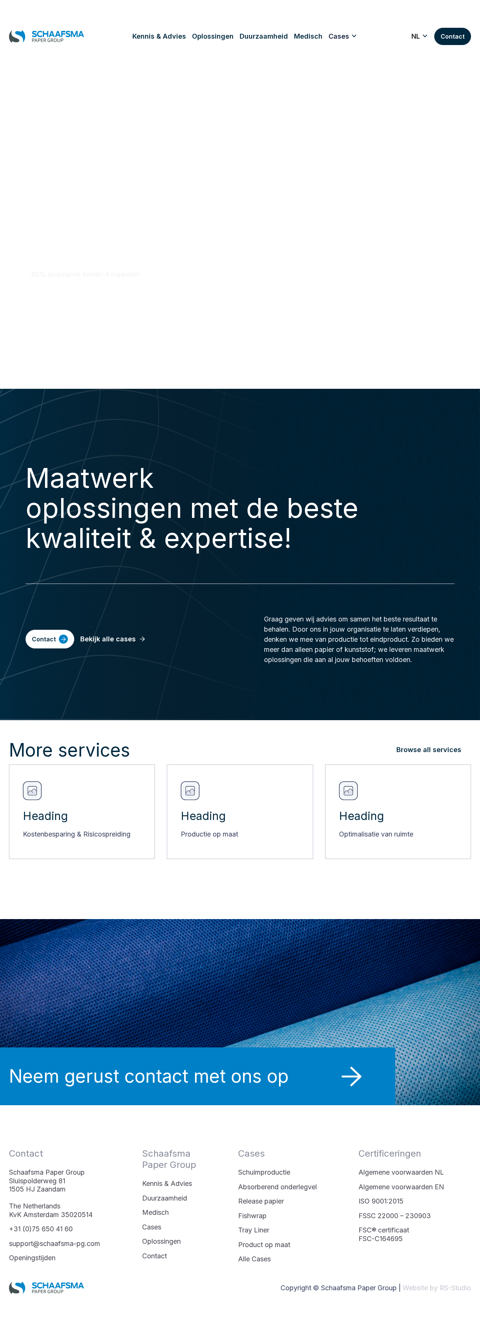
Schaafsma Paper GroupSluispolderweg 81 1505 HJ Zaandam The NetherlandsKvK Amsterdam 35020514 (51, 1193)
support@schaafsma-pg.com (54, 1243)
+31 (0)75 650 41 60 (41, 1229)
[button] (342, 36)
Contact (154, 1256)
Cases (151, 1227)
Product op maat (264, 1245)
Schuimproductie (264, 1172)
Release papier (261, 1201)
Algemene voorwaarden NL (401, 1172)
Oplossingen (161, 1241)
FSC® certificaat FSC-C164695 (383, 1234)
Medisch (155, 1212)
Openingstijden (32, 1258)
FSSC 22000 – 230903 (394, 1216)
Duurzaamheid (164, 1198)
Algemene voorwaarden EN (401, 1187)
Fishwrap (252, 1216)
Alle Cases (254, 1259)
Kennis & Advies (167, 1183)
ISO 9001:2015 (381, 1201)
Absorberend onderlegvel (277, 1187)
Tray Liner (253, 1230)
